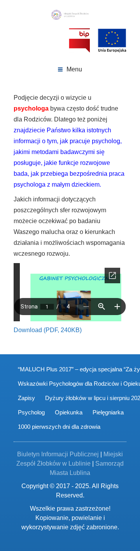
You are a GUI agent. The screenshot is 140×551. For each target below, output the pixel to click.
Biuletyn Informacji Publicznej (58, 454)
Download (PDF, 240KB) (48, 330)
